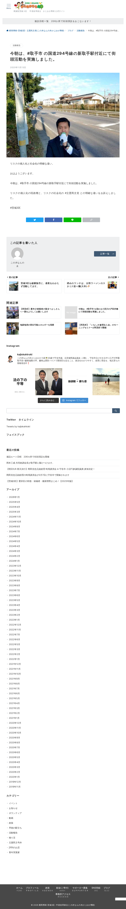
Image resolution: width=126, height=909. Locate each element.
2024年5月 (14, 541)
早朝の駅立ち (15, 827)
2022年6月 (14, 639)
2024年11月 (15, 516)
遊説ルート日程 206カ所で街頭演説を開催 (27, 456)
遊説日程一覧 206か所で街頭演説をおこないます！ (63, 21)
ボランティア (15, 813)
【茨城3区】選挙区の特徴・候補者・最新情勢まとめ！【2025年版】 (40, 481)
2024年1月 (14, 561)
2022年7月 (14, 634)
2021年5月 (14, 698)
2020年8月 (14, 742)
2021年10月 (15, 673)
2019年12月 (15, 781)
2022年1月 (14, 659)
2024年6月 (14, 536)
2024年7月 (14, 531)
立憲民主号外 (15, 842)
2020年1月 (14, 777)
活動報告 (16, 45)
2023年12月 (15, 565)
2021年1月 (14, 718)
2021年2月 (14, 713)
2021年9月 (14, 678)
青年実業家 (14, 852)
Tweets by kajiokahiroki (18, 426)
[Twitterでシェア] (35, 220)
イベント (13, 803)
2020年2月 (14, 772)
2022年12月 (15, 624)
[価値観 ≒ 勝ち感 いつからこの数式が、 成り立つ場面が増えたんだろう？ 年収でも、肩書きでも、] (77, 381)
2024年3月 (14, 551)
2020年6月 (14, 752)
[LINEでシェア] (72, 220)
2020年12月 (15, 723)
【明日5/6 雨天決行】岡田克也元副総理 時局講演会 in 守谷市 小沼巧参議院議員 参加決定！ (50, 469)
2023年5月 (14, 600)
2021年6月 (14, 693)
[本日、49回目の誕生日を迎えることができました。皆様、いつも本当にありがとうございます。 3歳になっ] (106, 381)
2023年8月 (14, 585)
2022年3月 (14, 649)
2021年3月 (14, 708)
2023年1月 (14, 619)
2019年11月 (15, 786)
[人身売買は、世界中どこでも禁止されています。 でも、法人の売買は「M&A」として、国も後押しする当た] (20, 381)
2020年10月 (15, 732)
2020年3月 (14, 767)
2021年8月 (14, 683)
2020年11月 (15, 727)
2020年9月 (14, 737)
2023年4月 (14, 605)
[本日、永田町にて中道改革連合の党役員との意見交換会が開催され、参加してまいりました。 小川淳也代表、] (48, 381)
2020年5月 (14, 757)
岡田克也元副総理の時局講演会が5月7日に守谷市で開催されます (37, 475)
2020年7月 (14, 747)
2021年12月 (15, 664)
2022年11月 (15, 629)
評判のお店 (14, 847)
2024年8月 (14, 526)
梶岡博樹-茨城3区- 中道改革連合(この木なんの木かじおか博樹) (67, 905)
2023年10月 (15, 575)
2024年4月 (14, 546)
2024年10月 (15, 521)
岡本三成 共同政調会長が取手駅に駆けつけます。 (30, 462)
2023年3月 (14, 610)
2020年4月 (14, 762)
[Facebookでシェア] (53, 220)
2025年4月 (14, 507)
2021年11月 (15, 669)
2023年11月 (15, 570)
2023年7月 (14, 590)
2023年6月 (14, 595)
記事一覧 (104, 253)
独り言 (12, 837)
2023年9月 (14, 580)
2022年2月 (14, 654)
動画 (11, 818)
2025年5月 (14, 502)
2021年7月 (14, 688)
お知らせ (13, 808)
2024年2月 (14, 556)
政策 (11, 823)
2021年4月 (14, 703)
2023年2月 (14, 615)
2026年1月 (14, 497)
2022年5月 (14, 644)
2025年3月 (14, 511)
